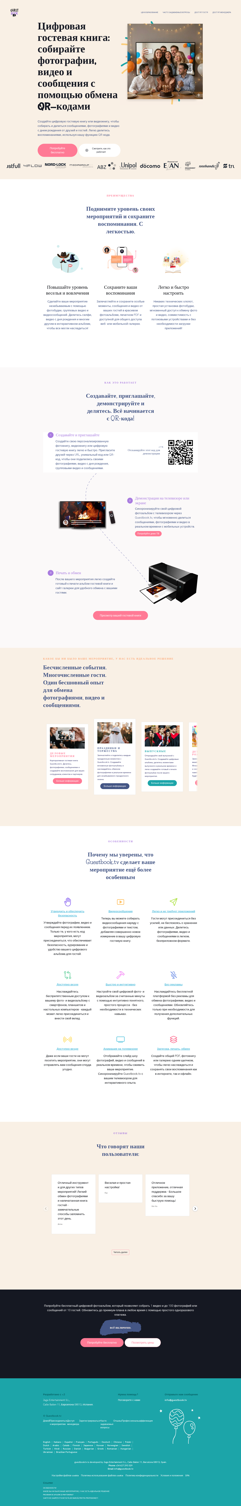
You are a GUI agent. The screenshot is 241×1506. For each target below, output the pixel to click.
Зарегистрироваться (89, 1420)
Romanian (112, 1448)
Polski (128, 1442)
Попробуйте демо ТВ (148, 533)
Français (80, 1442)
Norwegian (112, 1445)
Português (93, 1442)
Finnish (76, 1445)
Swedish (126, 1445)
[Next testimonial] (195, 1208)
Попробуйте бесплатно (57, 150)
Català (66, 1445)
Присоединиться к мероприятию (58, 1422)
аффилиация (146, 1420)
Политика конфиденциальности (142, 1475)
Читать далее (120, 1252)
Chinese (118, 1442)
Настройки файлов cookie (65, 1475)
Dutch (46, 1445)
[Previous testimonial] (46, 1208)
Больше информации (67, 780)
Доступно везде (67, 984)
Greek (100, 1448)
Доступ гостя (201, 12)
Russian (67, 1448)
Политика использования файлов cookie (102, 1475)
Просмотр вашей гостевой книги (120, 615)
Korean (100, 1445)
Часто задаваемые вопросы (176, 12)
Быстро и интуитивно (120, 984)
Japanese (88, 1445)
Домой (46, 1420)
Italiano (57, 1442)
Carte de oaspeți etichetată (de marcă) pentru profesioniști (70, 1498)
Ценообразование (149, 12)
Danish (77, 1448)
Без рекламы (174, 984)
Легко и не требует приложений (173, 911)
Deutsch (106, 1442)
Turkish (47, 1448)
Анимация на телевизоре (120, 1049)
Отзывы (117, 1420)
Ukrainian (48, 1452)
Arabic (56, 1445)
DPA (187, 1475)
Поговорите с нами (129, 1400)
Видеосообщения (121, 911)
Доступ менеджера (221, 12)
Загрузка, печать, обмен (173, 1049)
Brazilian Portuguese (66, 1452)
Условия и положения (172, 1475)
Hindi (57, 1448)
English (46, 1442)
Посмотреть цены (143, 1342)
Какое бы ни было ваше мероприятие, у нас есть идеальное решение (76, 1491)
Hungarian (125, 1448)
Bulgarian (89, 1448)
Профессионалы (130, 1420)
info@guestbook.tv (176, 1400)
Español (69, 1442)
